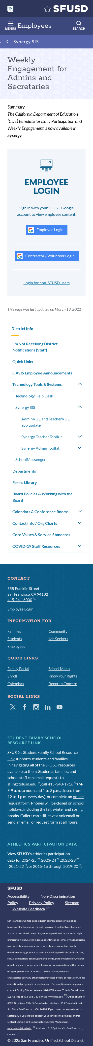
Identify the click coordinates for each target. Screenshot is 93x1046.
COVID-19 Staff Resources (36, 546)
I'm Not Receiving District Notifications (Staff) (35, 346)
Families (14, 631)
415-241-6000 (19, 599)
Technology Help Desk (34, 395)
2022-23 (68, 860)
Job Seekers (58, 638)
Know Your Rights (63, 676)
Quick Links (22, 361)
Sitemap (72, 902)
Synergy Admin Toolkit (40, 448)
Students (14, 638)
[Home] (66, 10)
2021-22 (16, 866)
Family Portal (18, 668)
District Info (22, 328)
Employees (16, 646)
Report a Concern (63, 683)
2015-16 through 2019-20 (55, 866)
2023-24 (48, 860)
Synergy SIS (26, 41)
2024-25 (29, 860)
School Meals (59, 668)
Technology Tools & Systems (37, 384)
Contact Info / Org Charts (34, 523)
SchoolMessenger (30, 459)
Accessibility (18, 896)
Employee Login (49, 229)
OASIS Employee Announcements (42, 372)
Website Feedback (28, 908)
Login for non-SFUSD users (47, 282)
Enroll (12, 676)
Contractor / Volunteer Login (50, 255)
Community (58, 631)
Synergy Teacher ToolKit (41, 436)
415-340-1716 (60, 784)
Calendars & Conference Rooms (40, 511)
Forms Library (24, 482)
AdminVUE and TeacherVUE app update (45, 422)
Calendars (15, 683)
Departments (24, 471)
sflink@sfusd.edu (21, 784)
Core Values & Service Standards (41, 534)
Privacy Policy (41, 902)
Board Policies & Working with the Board (42, 496)
